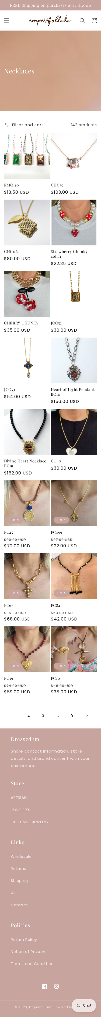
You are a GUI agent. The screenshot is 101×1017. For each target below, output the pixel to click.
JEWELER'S (20, 810)
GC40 (56, 460)
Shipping (19, 880)
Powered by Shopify (70, 1007)
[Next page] (87, 715)
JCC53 (9, 389)
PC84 (55, 605)
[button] (7, 21)
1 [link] (14, 715)
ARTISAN (19, 797)
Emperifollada (41, 1007)
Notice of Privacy (28, 951)
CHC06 (11, 251)
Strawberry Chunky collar (69, 254)
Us (13, 892)
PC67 (8, 605)
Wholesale (21, 856)
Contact (19, 905)
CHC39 (57, 184)
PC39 (8, 678)
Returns (18, 868)
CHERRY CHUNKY (21, 322)
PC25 (8, 532)
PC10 (55, 678)
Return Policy (24, 939)
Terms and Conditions (33, 963)
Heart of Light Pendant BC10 (73, 392)
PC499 (56, 532)
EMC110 (11, 184)
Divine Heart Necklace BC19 (25, 463)
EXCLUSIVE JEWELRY (30, 822)
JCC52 (56, 322)
